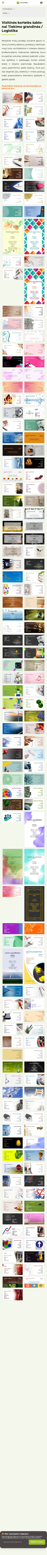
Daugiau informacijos (12, 1542)
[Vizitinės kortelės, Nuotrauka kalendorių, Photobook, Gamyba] (22, 2)
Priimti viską (37, 1542)
